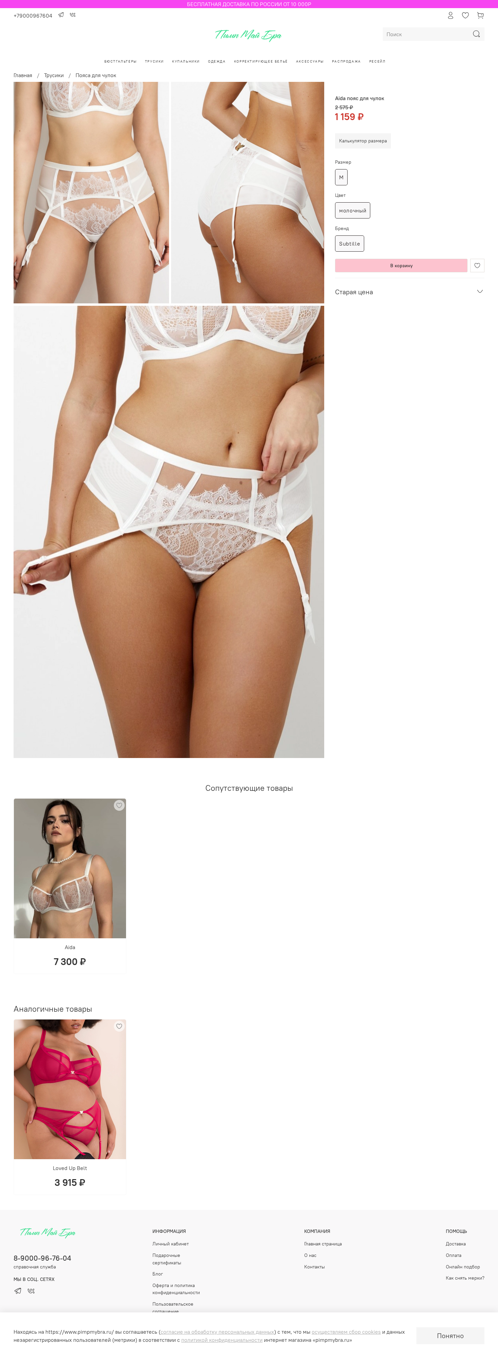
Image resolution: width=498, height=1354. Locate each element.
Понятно (450, 1335)
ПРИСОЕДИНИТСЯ (249, 699)
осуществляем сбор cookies (346, 1331)
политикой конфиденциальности (222, 1339)
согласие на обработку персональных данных (217, 1331)
